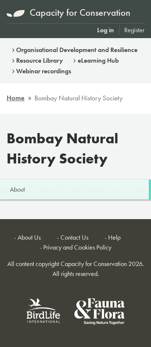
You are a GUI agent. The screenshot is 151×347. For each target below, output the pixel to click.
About (17, 189)
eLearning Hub (98, 60)
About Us (29, 237)
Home (16, 98)
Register (134, 30)
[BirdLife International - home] (43, 313)
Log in (105, 30)
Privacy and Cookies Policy (77, 247)
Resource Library (39, 60)
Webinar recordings (43, 71)
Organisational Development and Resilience (76, 49)
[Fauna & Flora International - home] (99, 313)
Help (114, 237)
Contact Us (74, 237)
